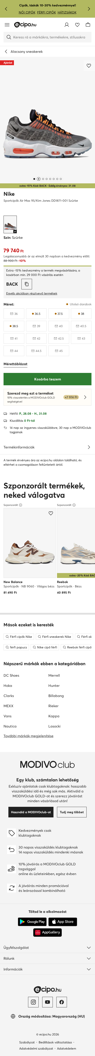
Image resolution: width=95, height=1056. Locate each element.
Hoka (8, 685)
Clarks (9, 695)
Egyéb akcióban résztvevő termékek (31, 293)
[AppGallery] (47, 932)
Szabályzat (27, 1042)
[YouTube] (47, 1002)
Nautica (10, 726)
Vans (7, 716)
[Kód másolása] (26, 284)
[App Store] (62, 921)
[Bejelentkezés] (66, 24)
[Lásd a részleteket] (89, 447)
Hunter (54, 685)
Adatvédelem (66, 1048)
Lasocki (54, 726)
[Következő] (89, 9)
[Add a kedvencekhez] (89, 65)
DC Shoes (11, 675)
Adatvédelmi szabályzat (36, 1048)
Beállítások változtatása (55, 1042)
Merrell (54, 675)
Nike (9, 194)
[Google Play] (32, 921)
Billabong (56, 695)
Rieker (53, 706)
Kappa (53, 716)
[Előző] (6, 9)
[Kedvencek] (77, 24)
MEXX (8, 706)
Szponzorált (11, 505)
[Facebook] (61, 1002)
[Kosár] (88, 24)
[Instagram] (33, 1002)
